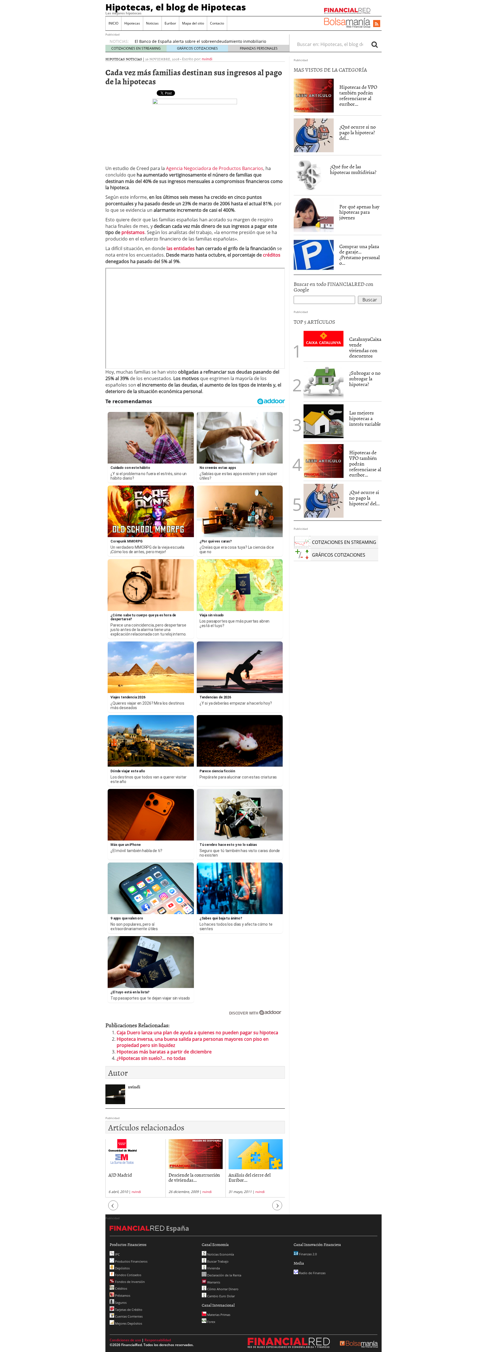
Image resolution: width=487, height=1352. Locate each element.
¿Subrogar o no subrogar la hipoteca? (364, 378)
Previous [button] (113, 1208)
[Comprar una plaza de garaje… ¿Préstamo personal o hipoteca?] (314, 254)
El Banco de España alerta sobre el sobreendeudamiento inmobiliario (200, 41)
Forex (210, 1322)
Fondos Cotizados (127, 1275)
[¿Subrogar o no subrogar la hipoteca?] (324, 381)
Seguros (120, 1302)
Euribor (170, 23)
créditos (271, 255)
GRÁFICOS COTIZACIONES (197, 48)
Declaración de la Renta (223, 1275)
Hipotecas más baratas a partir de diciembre (164, 1052)
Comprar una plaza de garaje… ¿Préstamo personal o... (359, 254)
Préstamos (122, 1295)
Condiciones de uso (125, 1340)
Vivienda (213, 1268)
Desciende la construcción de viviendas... (194, 1177)
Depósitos (122, 1268)
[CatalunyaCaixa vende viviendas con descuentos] (324, 338)
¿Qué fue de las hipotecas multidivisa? (353, 169)
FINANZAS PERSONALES (259, 48)
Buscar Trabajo (217, 1261)
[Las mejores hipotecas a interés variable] (324, 421)
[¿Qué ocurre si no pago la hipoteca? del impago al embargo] (314, 135)
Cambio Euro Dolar (220, 1296)
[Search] (374, 44)
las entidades (181, 248)
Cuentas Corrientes (128, 1316)
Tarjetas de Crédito (128, 1309)
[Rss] (376, 24)
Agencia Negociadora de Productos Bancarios (214, 168)
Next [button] (277, 1208)
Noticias (152, 23)
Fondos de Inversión (129, 1282)
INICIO (113, 23)
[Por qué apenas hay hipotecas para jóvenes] (314, 215)
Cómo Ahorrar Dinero (222, 1289)
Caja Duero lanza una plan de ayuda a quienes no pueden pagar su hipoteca (197, 1032)
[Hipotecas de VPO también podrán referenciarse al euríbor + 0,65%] (314, 95)
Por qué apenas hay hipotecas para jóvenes (359, 212)
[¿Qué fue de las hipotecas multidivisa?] (309, 175)
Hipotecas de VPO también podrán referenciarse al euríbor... (358, 95)
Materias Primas (218, 1315)
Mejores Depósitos (128, 1323)
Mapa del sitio (193, 23)
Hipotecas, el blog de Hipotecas (175, 7)
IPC (117, 1254)
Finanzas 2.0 (307, 1254)
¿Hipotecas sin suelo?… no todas (151, 1058)
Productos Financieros (130, 1261)
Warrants (213, 1282)
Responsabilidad (158, 1340)
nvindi (207, 58)
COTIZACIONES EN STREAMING (136, 48)
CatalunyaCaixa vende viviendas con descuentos (365, 347)
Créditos (120, 1288)
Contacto (217, 23)
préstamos (133, 232)
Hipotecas (132, 23)
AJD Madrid (120, 1174)
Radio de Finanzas (312, 1273)
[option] (135, 1168)
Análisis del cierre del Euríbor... (250, 1177)
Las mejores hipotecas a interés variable (365, 418)
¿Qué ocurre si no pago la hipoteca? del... (357, 132)
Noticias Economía (220, 1254)
